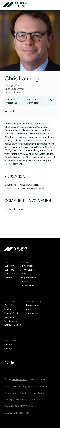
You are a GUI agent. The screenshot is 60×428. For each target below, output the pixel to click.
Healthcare (9, 309)
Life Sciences (10, 321)
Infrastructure (26, 281)
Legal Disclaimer (12, 386)
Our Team (9, 269)
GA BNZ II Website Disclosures (19, 412)
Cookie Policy (10, 393)
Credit (23, 273)
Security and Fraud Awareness (34, 393)
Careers (8, 277)
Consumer (9, 317)
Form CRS (35, 399)
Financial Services (12, 313)
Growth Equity (26, 269)
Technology (9, 305)
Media (29, 309)
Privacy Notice (21, 399)
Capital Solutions (28, 285)
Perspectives (32, 313)
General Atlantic (19, 379)
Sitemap (8, 399)
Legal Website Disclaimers (34, 386)
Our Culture (9, 273)
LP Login (8, 348)
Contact (8, 344)
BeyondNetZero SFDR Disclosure (20, 406)
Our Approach (26, 266)
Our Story (9, 266)
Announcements (33, 305)
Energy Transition (28, 277)
